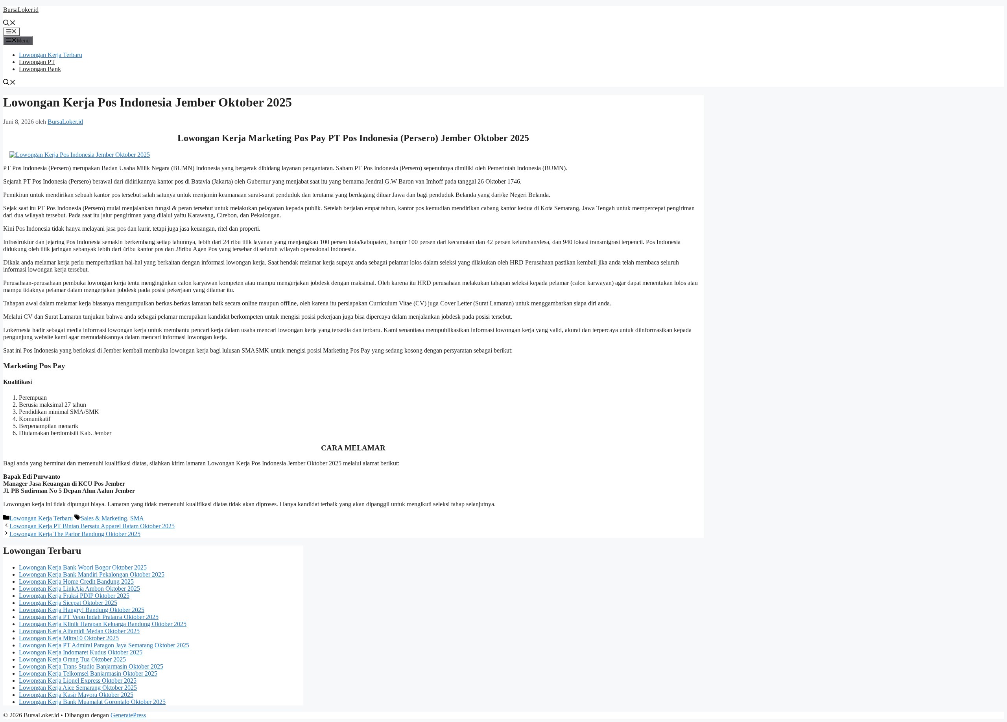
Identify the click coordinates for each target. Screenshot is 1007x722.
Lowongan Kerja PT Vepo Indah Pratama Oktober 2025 (89, 617)
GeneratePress (128, 715)
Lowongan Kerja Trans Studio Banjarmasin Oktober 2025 (91, 666)
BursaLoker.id (21, 9)
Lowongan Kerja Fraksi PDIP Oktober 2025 (74, 595)
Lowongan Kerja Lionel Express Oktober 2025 (77, 680)
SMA (137, 518)
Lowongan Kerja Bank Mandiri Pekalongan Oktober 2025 (91, 574)
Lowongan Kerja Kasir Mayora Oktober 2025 (76, 694)
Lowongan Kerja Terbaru (50, 54)
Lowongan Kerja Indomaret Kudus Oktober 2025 (80, 652)
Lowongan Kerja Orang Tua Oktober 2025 (72, 659)
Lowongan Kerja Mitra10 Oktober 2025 (69, 638)
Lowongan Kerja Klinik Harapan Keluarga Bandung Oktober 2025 (102, 624)
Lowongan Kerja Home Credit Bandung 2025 (76, 581)
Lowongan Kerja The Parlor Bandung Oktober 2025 (74, 534)
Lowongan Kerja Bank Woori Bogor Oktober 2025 (83, 567)
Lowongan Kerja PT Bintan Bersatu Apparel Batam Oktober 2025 (92, 526)
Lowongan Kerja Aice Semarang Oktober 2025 (78, 687)
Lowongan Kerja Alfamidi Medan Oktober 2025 (79, 631)
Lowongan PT (37, 62)
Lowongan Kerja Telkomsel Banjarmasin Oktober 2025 (88, 673)
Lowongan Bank (40, 69)
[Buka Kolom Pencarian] (9, 23)
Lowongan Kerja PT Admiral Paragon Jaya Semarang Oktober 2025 (104, 645)
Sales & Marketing (104, 518)
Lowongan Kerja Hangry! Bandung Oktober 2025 (81, 609)
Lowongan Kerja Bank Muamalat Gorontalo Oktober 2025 (92, 701)
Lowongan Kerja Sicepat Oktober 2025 (68, 602)
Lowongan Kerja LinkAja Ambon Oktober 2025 (79, 588)
